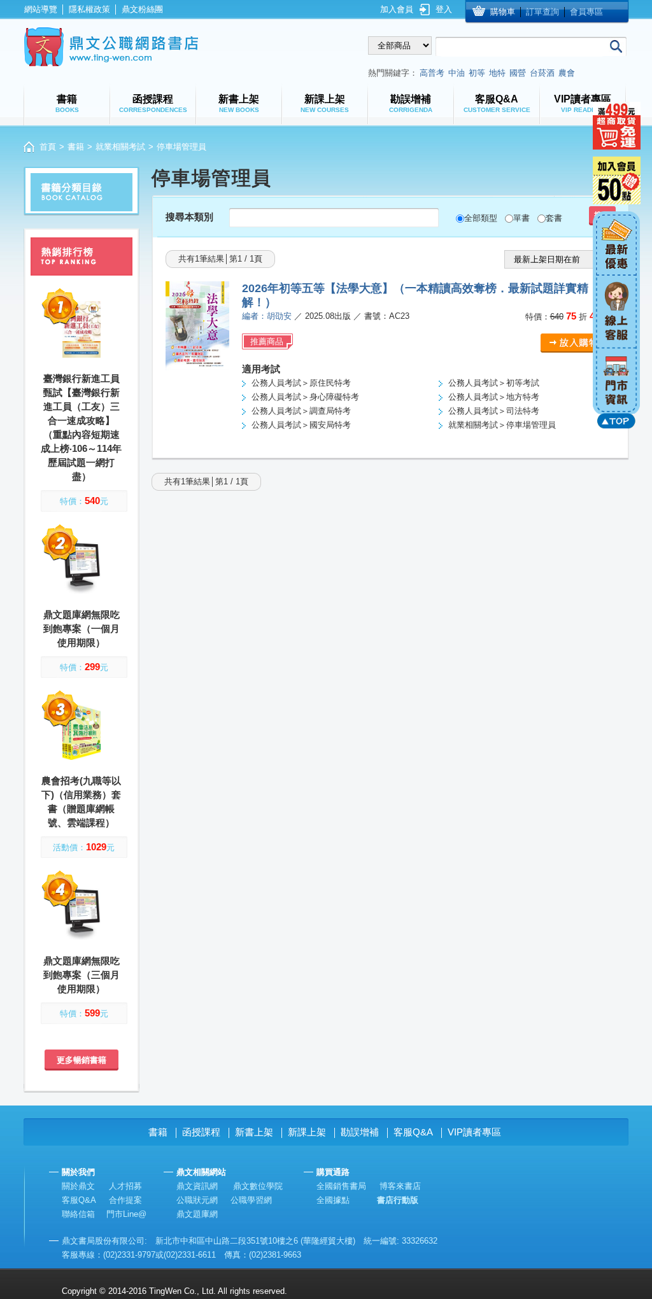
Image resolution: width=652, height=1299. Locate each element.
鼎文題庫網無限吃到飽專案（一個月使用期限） (81, 628)
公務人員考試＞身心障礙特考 (305, 397)
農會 (566, 73)
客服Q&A (413, 1132)
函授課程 (201, 1132)
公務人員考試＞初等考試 (493, 383)
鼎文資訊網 (197, 1186)
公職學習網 (251, 1200)
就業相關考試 (120, 146)
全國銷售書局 (341, 1186)
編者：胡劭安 (267, 316)
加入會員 (396, 9)
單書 (521, 218)
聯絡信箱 (78, 1214)
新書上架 (254, 1132)
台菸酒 (542, 73)
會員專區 (586, 12)
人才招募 (125, 1186)
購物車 (502, 12)
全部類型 (480, 218)
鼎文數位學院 (258, 1186)
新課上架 (307, 1132)
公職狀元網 (197, 1200)
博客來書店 (400, 1186)
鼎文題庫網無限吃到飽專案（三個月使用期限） (81, 974)
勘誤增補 (360, 1132)
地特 (497, 73)
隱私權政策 (89, 9)
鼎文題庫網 (197, 1214)
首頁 (47, 146)
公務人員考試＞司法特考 (493, 411)
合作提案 (125, 1200)
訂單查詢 (542, 12)
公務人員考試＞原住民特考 (301, 383)
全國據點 (333, 1200)
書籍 (75, 146)
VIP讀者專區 (474, 1132)
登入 (444, 9)
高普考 (432, 73)
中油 (456, 73)
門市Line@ (126, 1214)
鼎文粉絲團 (142, 9)
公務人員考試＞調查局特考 (301, 411)
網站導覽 (40, 9)
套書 (554, 218)
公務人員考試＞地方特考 (493, 397)
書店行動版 (397, 1200)
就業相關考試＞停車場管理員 (502, 425)
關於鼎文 (78, 1186)
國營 (517, 73)
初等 (477, 73)
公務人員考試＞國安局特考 (301, 425)
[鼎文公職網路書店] (111, 46)
